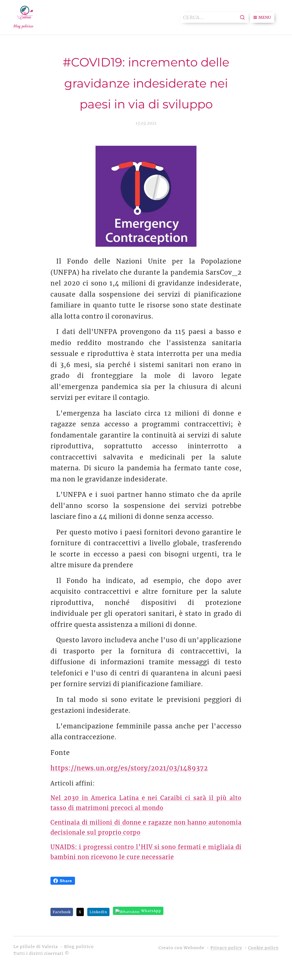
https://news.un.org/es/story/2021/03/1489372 (129, 768)
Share (66, 880)
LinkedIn (98, 912)
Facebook (62, 912)
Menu (264, 17)
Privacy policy (226, 947)
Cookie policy (263, 947)
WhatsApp (151, 911)
